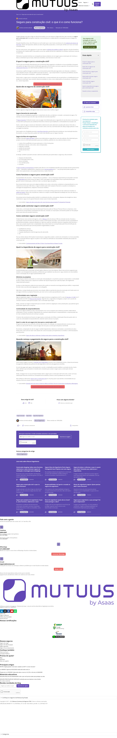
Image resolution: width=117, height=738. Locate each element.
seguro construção (20, 415)
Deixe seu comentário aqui (66, 403)
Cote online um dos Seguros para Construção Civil (48, 84)
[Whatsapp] (15, 611)
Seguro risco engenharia (38, 415)
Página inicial (18, 14)
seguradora (22, 179)
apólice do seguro (20, 192)
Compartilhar (75, 425)
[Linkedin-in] (1, 611)
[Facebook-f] (8, 611)
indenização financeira (22, 67)
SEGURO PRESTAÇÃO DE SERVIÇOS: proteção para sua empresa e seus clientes (20, 679)
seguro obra (28, 415)
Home (80, 2)
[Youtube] (12, 611)
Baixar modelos (90, 149)
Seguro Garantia (21, 120)
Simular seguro (97, 4)
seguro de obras (30, 138)
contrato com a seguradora (41, 362)
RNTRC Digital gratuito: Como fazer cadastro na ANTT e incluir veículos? (17, 666)
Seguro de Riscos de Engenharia (25, 167)
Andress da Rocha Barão (26, 28)
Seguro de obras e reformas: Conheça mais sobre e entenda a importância (45, 335)
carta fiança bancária (42, 131)
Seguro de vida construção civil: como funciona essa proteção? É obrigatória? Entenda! (48, 202)
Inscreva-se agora (65, 437)
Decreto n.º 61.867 (71, 297)
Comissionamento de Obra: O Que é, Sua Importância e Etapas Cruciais (44, 243)
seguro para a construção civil (38, 378)
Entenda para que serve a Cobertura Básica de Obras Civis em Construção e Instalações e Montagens (52, 383)
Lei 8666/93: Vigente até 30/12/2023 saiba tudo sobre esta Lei (15, 669)
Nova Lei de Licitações (35, 299)
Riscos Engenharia (39, 28)
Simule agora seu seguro (90, 47)
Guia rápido (87, 55)
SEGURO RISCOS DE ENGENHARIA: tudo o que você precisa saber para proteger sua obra (22, 676)
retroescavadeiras (49, 169)
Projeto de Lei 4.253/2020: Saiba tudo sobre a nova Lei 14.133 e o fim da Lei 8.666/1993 (21, 672)
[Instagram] (5, 611)
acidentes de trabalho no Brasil (55, 49)
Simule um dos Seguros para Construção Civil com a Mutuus (47, 387)
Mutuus (45, 219)
